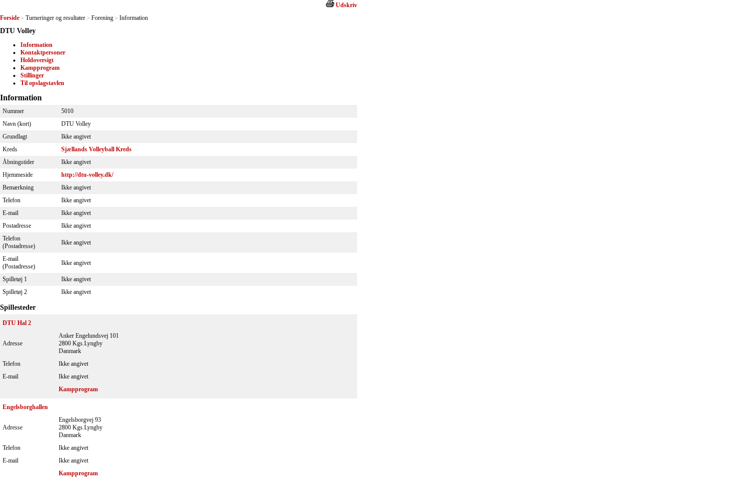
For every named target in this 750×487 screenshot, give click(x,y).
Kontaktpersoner (42, 52)
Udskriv (346, 5)
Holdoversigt (37, 60)
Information (36, 44)
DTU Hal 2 (17, 323)
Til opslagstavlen (42, 83)
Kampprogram (40, 67)
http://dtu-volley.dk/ (87, 174)
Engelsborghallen (25, 407)
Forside (9, 17)
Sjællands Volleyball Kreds (96, 149)
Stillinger (32, 75)
